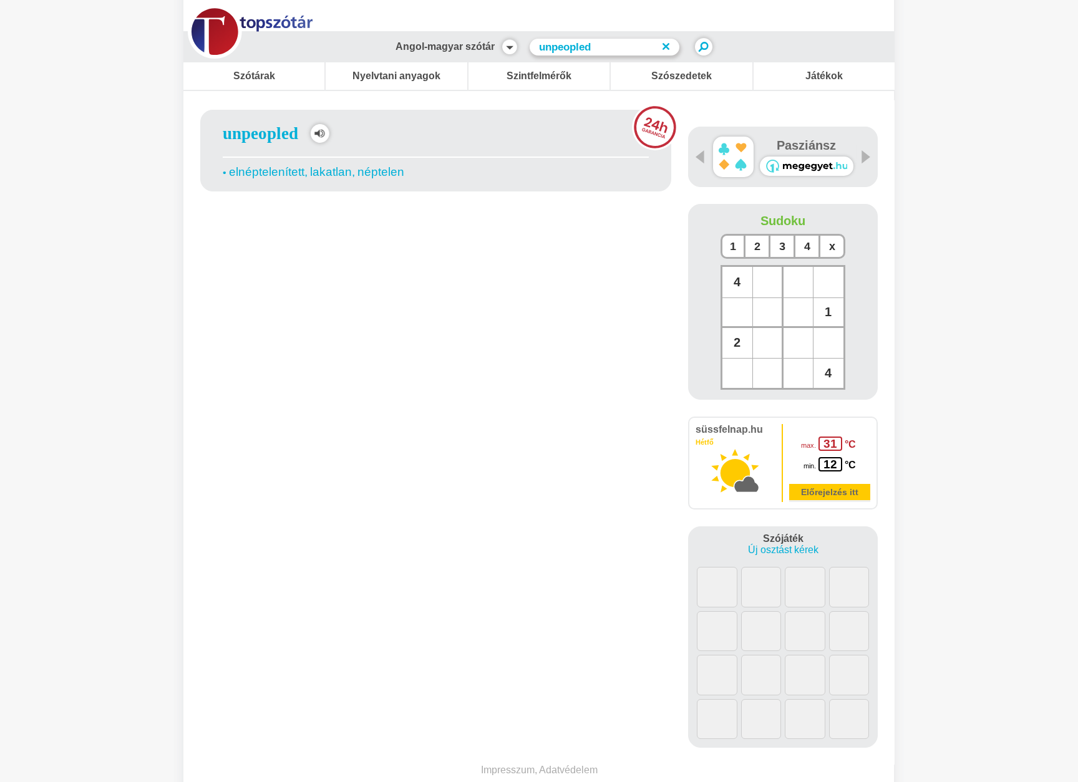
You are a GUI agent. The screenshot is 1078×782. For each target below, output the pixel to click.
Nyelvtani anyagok (396, 75)
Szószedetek (681, 75)
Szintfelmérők (539, 75)
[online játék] (806, 166)
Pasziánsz (806, 145)
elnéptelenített (266, 171)
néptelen (380, 171)
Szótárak (254, 75)
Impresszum (508, 770)
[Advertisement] (436, 228)
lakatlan (331, 171)
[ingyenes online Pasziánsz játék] (733, 157)
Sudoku (782, 221)
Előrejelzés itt (829, 492)
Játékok (824, 75)
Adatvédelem (568, 770)
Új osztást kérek (783, 549)
